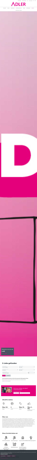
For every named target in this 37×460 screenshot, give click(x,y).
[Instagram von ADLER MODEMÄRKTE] (33, 1)
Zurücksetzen (8, 375)
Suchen (4, 375)
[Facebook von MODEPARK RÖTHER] (35, 1)
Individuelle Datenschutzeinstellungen (4, 458)
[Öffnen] (17, 369)
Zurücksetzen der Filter (7, 379)
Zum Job (4, 353)
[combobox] (27, 367)
